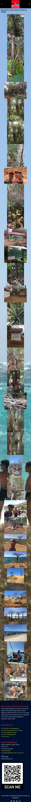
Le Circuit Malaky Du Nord (8, 732)
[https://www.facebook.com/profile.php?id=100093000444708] (14, 801)
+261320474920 (6, 750)
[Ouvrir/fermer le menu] (1, 4)
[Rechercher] (29, 4)
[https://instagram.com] (19, 801)
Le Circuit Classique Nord (8, 734)
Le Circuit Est (5, 736)
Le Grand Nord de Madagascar (10, 728)
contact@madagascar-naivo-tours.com (12, 752)
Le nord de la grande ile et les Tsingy (11, 730)
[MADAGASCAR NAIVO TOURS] (15, 4)
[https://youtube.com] (11, 801)
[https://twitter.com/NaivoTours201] (16, 801)
